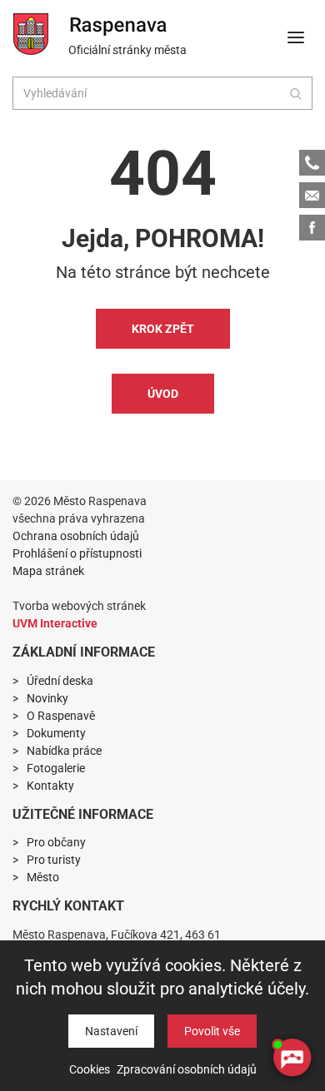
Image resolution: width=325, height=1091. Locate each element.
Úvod (163, 393)
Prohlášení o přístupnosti (77, 553)
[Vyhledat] (296, 93)
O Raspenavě (61, 715)
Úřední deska (60, 680)
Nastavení (111, 1031)
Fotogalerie (56, 768)
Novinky (47, 698)
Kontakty (50, 785)
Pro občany (56, 842)
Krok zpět (163, 328)
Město (43, 877)
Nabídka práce (64, 750)
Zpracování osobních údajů (187, 1069)
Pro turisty (54, 859)
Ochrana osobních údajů (75, 536)
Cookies (89, 1069)
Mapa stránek (48, 571)
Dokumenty (56, 733)
